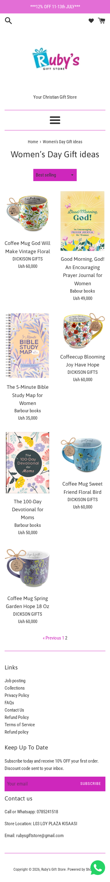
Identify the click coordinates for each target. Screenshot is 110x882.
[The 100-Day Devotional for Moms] (27, 462)
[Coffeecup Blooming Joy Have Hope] (82, 330)
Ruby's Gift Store (53, 869)
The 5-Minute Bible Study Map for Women (28, 395)
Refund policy (16, 732)
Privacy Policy (17, 695)
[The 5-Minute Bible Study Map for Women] (27, 345)
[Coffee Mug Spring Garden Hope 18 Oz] (27, 568)
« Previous (52, 638)
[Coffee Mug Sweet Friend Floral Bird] (82, 454)
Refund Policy (17, 717)
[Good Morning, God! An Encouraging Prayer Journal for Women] (82, 221)
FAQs (9, 702)
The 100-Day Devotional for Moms (27, 509)
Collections (15, 688)
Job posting (15, 680)
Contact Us (14, 710)
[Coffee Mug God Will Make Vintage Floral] (27, 213)
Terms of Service (20, 724)
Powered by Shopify (82, 869)
